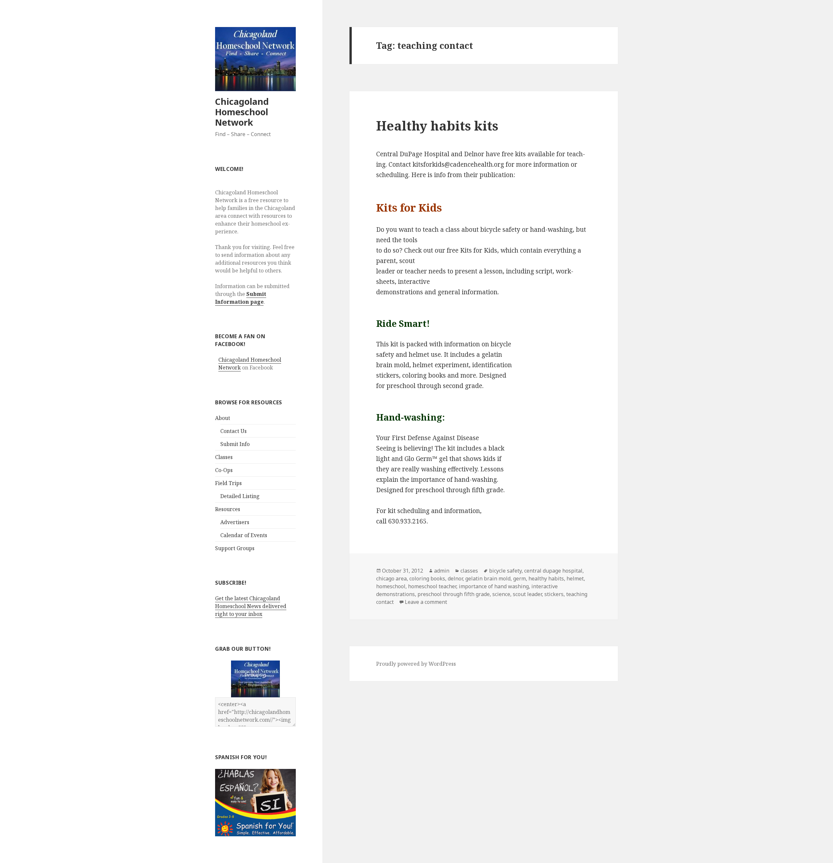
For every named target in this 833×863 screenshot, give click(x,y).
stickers (554, 594)
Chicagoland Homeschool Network (242, 111)
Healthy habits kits (437, 125)
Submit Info (235, 444)
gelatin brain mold (488, 578)
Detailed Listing (240, 496)
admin (441, 570)
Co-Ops (224, 470)
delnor (455, 578)
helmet (575, 578)
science (501, 594)
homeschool (390, 586)
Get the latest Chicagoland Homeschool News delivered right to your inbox (250, 606)
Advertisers (234, 522)
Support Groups (234, 548)
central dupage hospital (553, 570)
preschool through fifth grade (453, 594)
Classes (224, 457)
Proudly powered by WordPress (416, 663)
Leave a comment (426, 601)
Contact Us (233, 431)
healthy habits (546, 578)
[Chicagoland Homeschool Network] (255, 678)
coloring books (427, 578)
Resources (227, 509)
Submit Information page (240, 297)
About (222, 418)
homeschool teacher (432, 586)
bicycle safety (505, 570)
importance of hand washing (494, 586)
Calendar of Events (243, 535)
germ (519, 578)
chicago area (391, 578)
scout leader (527, 594)
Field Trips (228, 483)
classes (469, 570)
